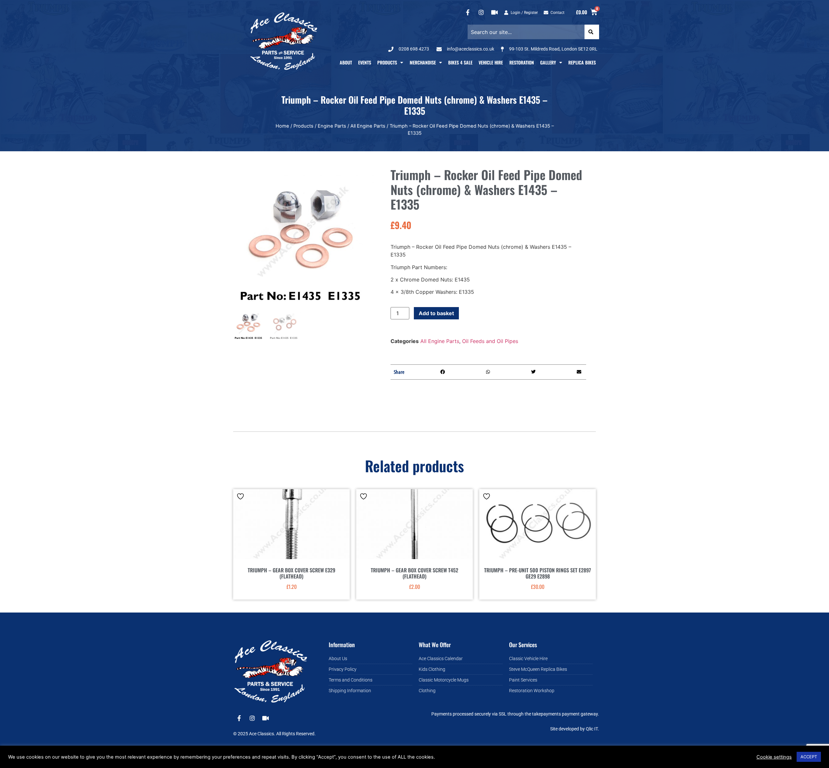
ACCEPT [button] (809, 756)
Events (364, 62)
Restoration (521, 62)
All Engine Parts (367, 126)
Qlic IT (592, 728)
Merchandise (423, 62)
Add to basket (436, 313)
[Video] (494, 12)
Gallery (548, 62)
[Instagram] (481, 12)
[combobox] (526, 32)
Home (282, 126)
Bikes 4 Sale (460, 62)
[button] (443, 372)
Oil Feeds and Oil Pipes (490, 341)
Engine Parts (332, 126)
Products (387, 62)
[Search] (592, 32)
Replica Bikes (582, 62)
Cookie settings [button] (774, 757)
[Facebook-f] (468, 12)
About (346, 62)
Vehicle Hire (491, 62)
